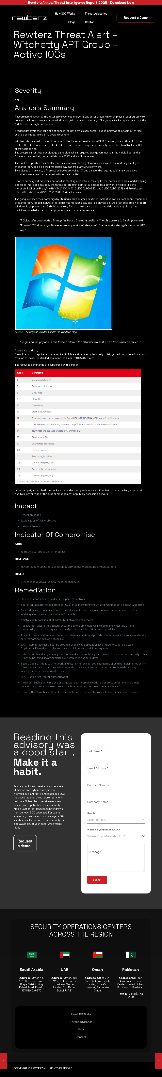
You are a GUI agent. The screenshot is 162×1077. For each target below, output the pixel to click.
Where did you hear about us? (103, 829)
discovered (36, 116)
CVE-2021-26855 (26, 192)
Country (91, 813)
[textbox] (114, 819)
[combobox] (116, 820)
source (19, 331)
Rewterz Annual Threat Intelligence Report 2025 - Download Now (81, 2)
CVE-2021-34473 (63, 188)
